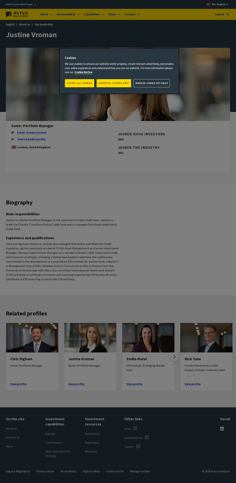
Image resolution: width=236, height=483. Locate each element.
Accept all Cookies (79, 83)
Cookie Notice (83, 72)
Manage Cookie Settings (152, 83)
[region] (119, 71)
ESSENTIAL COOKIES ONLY (114, 83)
